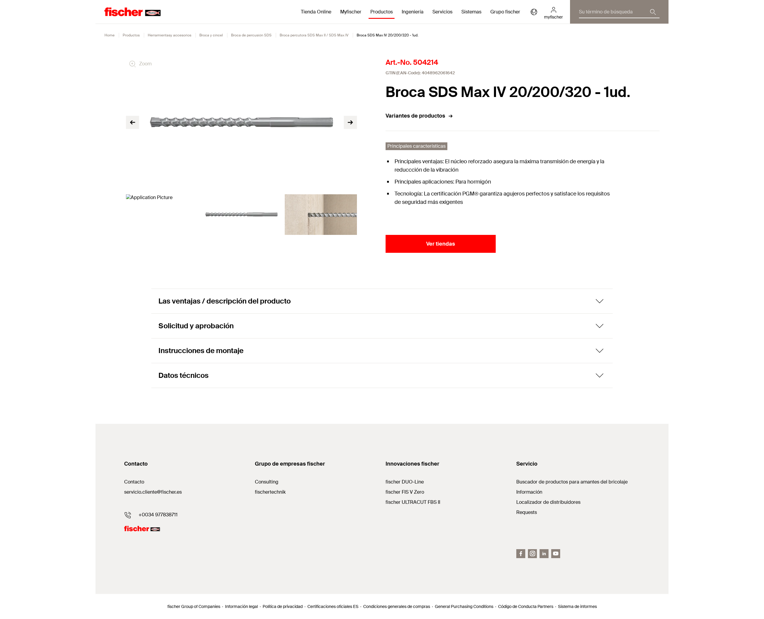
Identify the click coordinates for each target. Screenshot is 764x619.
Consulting (266, 482)
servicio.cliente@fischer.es (153, 492)
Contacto (134, 482)
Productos (131, 35)
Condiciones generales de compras (396, 606)
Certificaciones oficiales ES (332, 606)
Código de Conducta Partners (525, 606)
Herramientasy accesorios (169, 35)
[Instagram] (532, 553)
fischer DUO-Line (405, 482)
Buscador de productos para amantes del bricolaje (572, 482)
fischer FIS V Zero (405, 492)
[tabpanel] (162, 214)
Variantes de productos (415, 115)
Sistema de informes (577, 606)
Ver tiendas (440, 243)
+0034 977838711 (158, 515)
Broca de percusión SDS (251, 35)
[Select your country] (533, 12)
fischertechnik (270, 492)
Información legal (241, 606)
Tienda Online (316, 12)
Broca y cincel (211, 35)
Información (529, 492)
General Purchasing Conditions (464, 606)
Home (109, 35)
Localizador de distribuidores (548, 502)
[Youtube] (555, 553)
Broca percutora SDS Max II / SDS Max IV (314, 35)
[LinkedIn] (544, 553)
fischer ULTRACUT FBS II (413, 502)
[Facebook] (520, 553)
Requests (526, 512)
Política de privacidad (283, 606)
